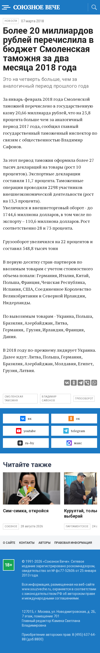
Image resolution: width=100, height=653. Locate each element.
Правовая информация (73, 542)
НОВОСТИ (11, 21)
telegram (78, 430)
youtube (30, 430)
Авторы (44, 542)
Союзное (11, 526)
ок (78, 418)
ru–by (29, 443)
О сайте (9, 542)
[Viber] (87, 383)
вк (30, 418)
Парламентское (77, 526)
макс (78, 443)
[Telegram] (80, 383)
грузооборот (84, 398)
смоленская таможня (14, 398)
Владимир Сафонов (49, 398)
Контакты (26, 542)
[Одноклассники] (74, 383)
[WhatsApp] (94, 383)
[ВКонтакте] (67, 383)
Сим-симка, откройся (26, 510)
